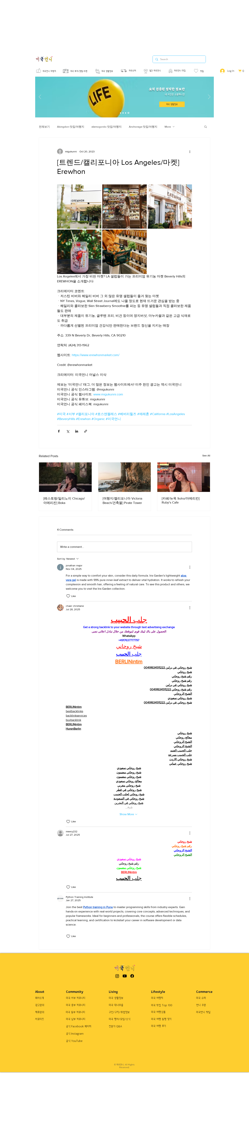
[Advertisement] (109, 25)
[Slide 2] (123, 112)
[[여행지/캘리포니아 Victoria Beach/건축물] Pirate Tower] (124, 477)
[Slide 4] (128, 113)
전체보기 (44, 126)
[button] (205, 126)
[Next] (209, 97)
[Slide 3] (125, 112)
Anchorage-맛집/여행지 (143, 126)
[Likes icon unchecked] (68, 596)
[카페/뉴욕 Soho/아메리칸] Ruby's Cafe (181, 500)
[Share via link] (85, 431)
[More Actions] (190, 567)
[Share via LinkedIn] (76, 431)
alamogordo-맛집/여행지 (107, 126)
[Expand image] (79, 206)
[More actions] (190, 151)
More (168, 126)
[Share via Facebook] (59, 431)
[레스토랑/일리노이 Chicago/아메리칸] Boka (64, 501)
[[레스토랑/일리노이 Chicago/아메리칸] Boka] (65, 477)
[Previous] (40, 97)
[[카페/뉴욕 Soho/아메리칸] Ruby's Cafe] (183, 477)
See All (206, 455)
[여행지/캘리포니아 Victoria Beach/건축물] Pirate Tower (122, 501)
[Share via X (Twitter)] (67, 431)
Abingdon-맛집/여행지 (70, 126)
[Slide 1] (120, 112)
